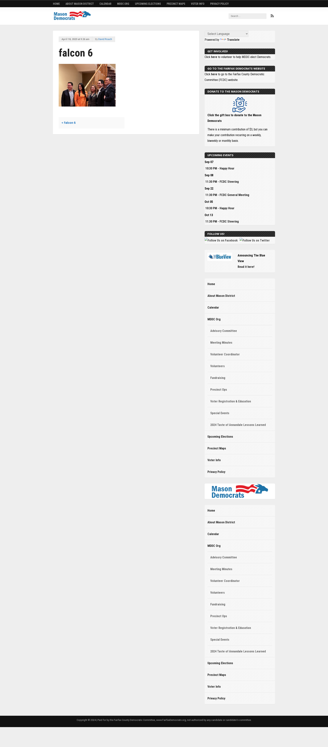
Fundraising (217, 378)
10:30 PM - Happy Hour (219, 168)
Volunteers (217, 366)
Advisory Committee (223, 331)
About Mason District (79, 3)
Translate (233, 40)
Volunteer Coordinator (225, 354)
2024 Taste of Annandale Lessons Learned (238, 425)
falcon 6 (69, 123)
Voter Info (197, 3)
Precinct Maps (176, 3)
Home (56, 3)
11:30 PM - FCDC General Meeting (227, 195)
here (214, 57)
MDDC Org (123, 3)
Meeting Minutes (221, 342)
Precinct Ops (218, 389)
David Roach (105, 39)
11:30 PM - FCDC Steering (222, 181)
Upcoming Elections (148, 3)
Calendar (105, 3)
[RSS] (272, 16)
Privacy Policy (219, 3)
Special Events (219, 413)
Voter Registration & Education (230, 401)
